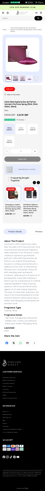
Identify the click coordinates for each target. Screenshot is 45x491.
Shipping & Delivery (9, 377)
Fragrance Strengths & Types (12, 429)
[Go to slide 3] (22, 78)
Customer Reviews (9, 383)
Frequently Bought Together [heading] (20, 179)
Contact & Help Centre (10, 398)
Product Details (15, 231)
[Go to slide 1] (8, 78)
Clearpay (6, 426)
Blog (4, 420)
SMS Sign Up (7, 417)
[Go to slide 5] (36, 78)
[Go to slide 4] (29, 78)
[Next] (38, 182)
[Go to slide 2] (15, 78)
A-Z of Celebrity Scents (10, 432)
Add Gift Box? (27, 169)
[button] (12, 94)
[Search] (38, 18)
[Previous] (34, 182)
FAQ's (4, 395)
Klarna (5, 423)
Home (5, 29)
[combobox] (22, 18)
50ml (22, 130)
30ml (10, 130)
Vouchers (6, 389)
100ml (34, 130)
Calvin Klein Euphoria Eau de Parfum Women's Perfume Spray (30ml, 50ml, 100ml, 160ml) (26, 29)
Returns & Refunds (9, 380)
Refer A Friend (7, 386)
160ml (10, 143)
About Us (6, 411)
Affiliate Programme (9, 392)
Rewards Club (7, 414)
